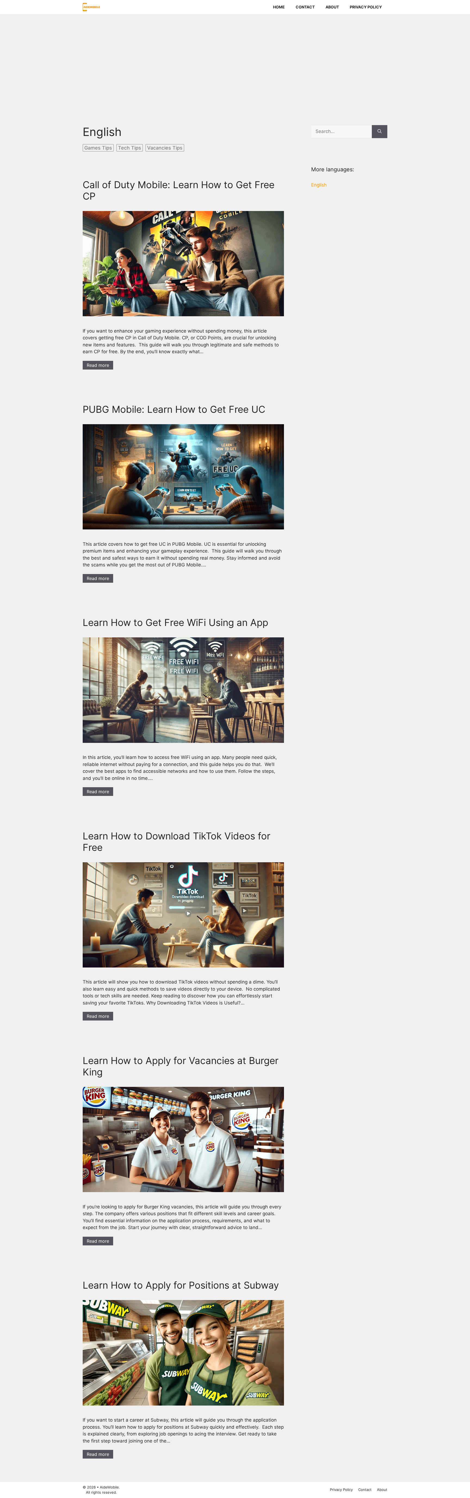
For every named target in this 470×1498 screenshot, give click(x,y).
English (319, 185)
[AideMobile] (91, 7)
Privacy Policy (366, 7)
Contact (305, 7)
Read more (98, 365)
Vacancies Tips (165, 148)
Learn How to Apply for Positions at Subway (181, 1285)
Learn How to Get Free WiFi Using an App (175, 622)
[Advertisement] (235, 61)
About (332, 7)
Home (279, 7)
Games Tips (98, 148)
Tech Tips (129, 148)
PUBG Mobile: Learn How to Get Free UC (174, 409)
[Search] (379, 131)
